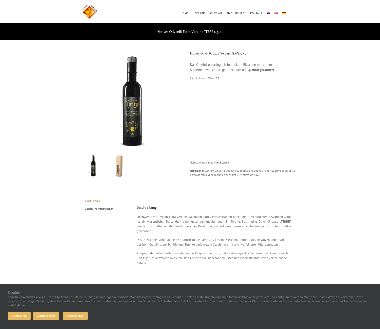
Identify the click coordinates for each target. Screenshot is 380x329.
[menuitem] (268, 11)
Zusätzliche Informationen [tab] (99, 208)
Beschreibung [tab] (92, 200)
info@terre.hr (222, 162)
